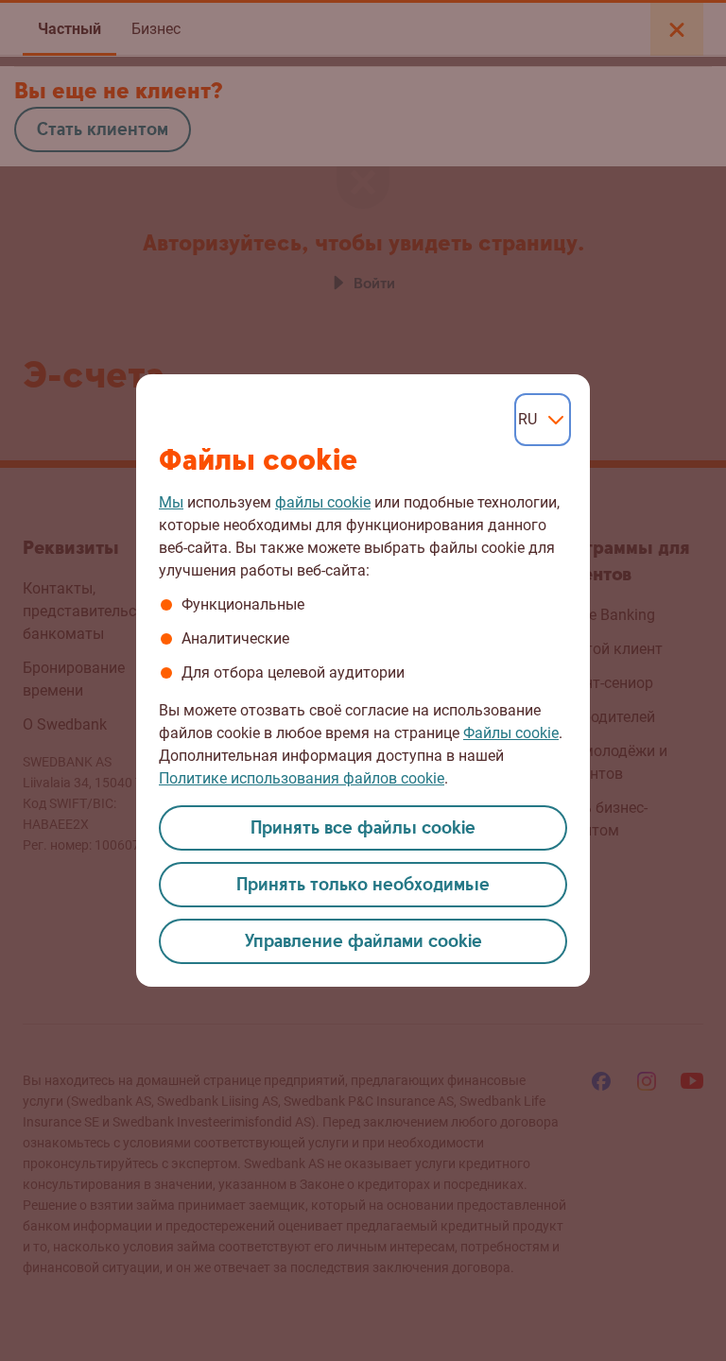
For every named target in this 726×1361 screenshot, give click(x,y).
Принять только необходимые (363, 885)
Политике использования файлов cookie (301, 778)
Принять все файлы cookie (363, 828)
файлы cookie (323, 502)
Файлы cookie (511, 733)
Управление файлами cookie (363, 942)
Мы (171, 502)
